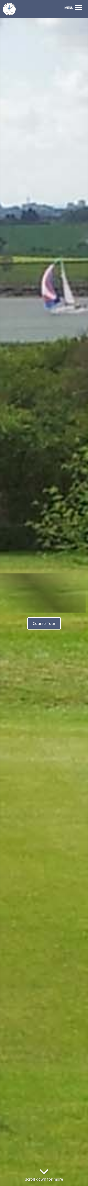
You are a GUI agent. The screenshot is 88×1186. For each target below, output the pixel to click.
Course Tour (44, 623)
